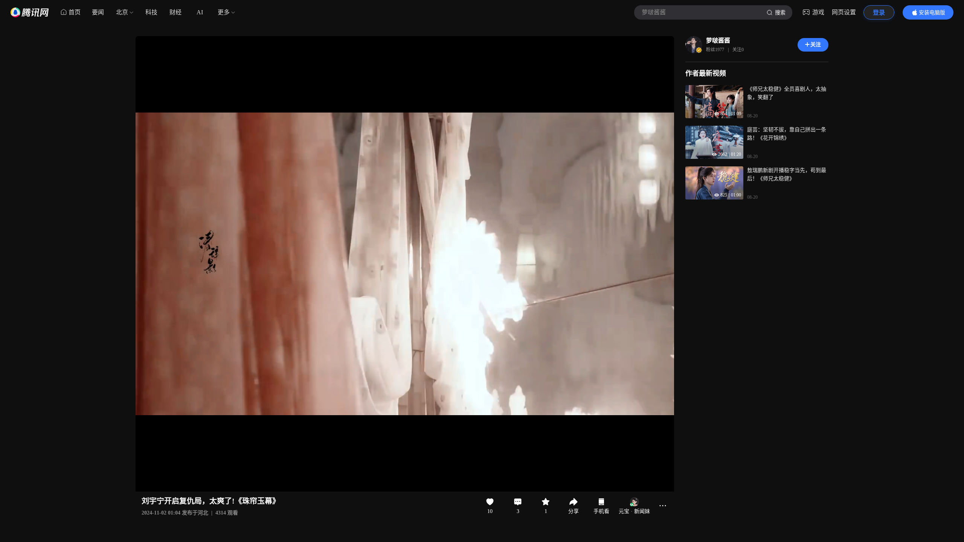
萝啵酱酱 (718, 40)
